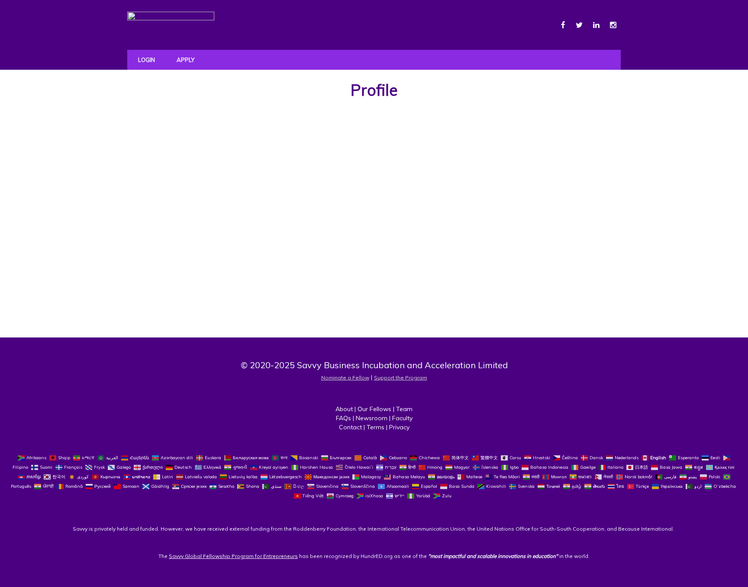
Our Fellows (374, 409)
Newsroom (371, 418)
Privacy (399, 427)
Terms (375, 427)
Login (146, 59)
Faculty (402, 418)
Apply (185, 59)
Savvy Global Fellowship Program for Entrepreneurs (233, 556)
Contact (350, 427)
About (344, 409)
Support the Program (400, 377)
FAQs (343, 418)
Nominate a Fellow (345, 377)
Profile (374, 90)
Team (404, 409)
